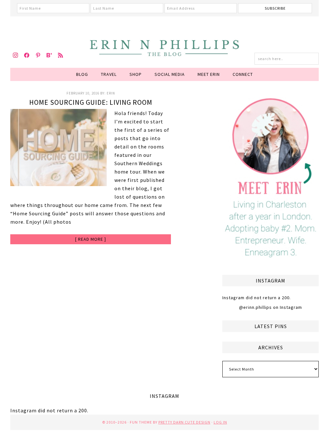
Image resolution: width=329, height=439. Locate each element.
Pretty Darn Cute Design (184, 422)
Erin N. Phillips (164, 47)
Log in (220, 422)
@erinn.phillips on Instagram (270, 307)
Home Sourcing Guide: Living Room (90, 102)
